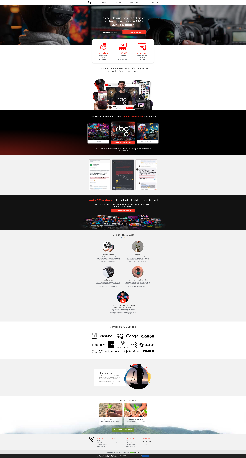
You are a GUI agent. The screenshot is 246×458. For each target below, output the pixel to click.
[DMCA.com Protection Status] (134, 452)
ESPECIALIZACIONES (136, 2)
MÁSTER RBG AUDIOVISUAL (123, 143)
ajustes (115, 456)
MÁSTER (118, 2)
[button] (87, 174)
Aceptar (145, 456)
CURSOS (104, 2)
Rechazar (138, 456)
